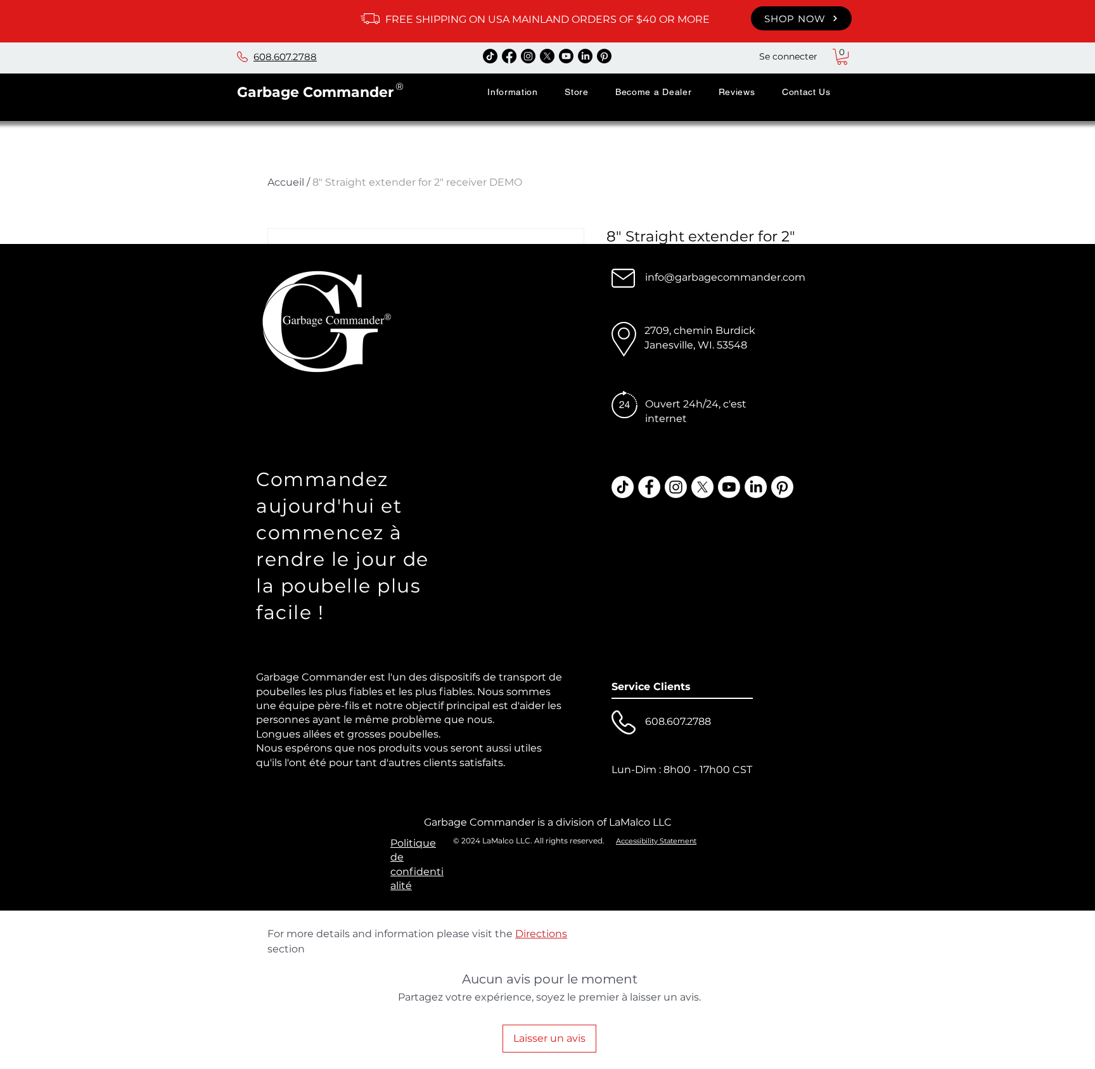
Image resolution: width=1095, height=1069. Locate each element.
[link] (842, 57)
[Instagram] (528, 56)
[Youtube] (566, 56)
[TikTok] (490, 56)
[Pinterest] (604, 56)
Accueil (285, 182)
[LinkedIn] (585, 56)
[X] (547, 56)
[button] (513, 91)
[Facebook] (509, 56)
